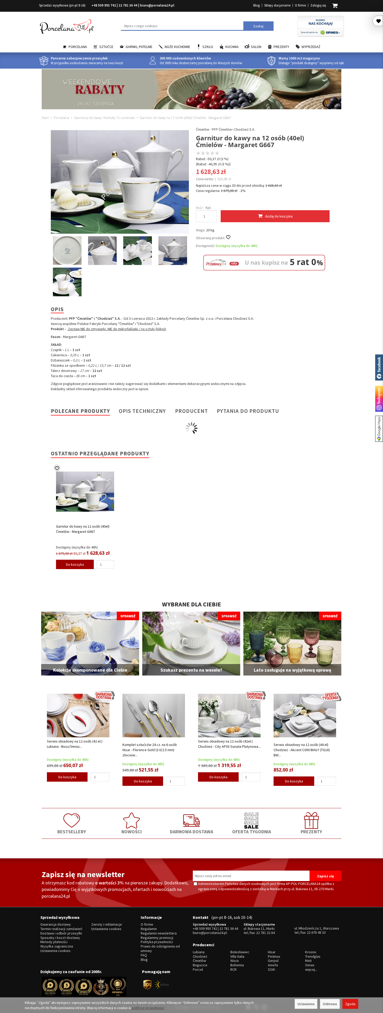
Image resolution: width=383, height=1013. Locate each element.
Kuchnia (232, 46)
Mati (308, 960)
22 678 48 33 (316, 932)
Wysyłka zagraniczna (56, 946)
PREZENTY (311, 832)
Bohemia (237, 965)
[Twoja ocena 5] (217, 153)
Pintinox (274, 956)
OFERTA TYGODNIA (251, 832)
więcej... (311, 969)
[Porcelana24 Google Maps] (379, 429)
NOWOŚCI (131, 832)
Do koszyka (75, 564)
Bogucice (200, 965)
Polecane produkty (80, 410)
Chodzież (200, 956)
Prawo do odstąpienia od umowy (160, 948)
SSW (271, 969)
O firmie (300, 5)
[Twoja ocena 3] (207, 153)
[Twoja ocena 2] (203, 153)
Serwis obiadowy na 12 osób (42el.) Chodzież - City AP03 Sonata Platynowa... (229, 744)
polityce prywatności (148, 1007)
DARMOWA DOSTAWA (191, 832)
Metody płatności (53, 942)
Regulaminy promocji (157, 938)
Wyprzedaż (310, 46)
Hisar (272, 952)
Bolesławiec (239, 952)
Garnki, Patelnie (139, 46)
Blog (256, 5)
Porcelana (78, 46)
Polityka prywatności (157, 942)
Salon (256, 46)
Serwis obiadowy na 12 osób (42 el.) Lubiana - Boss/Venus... (74, 744)
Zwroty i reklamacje (106, 924)
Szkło (207, 46)
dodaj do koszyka (279, 216)
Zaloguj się (318, 5)
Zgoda (350, 1004)
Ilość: (199, 207)
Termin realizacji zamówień (61, 929)
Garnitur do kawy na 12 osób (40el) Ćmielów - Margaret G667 (82, 529)
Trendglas (312, 956)
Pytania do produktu (248, 410)
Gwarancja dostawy (55, 924)
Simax (309, 965)
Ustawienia (306, 1004)
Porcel (198, 969)
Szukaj (258, 26)
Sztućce (106, 46)
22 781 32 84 (265, 932)
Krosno (310, 952)
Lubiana (199, 952)
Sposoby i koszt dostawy (60, 938)
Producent (191, 410)
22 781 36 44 (128, 5)
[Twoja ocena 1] (198, 153)
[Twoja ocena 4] (212, 153)
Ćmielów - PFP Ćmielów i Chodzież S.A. (225, 129)
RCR (233, 969)
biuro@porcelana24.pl (157, 5)
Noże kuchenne (177, 46)
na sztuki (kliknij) (153, 329)
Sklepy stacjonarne (277, 5)
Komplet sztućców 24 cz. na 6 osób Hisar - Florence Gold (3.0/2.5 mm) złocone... (149, 749)
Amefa (273, 965)
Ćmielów (199, 960)
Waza (234, 960)
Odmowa (330, 1004)
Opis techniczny (142, 410)
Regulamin (149, 929)
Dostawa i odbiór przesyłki (61, 933)
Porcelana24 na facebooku (379, 367)
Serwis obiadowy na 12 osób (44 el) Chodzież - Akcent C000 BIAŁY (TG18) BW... (302, 749)
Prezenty (281, 46)
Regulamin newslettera (159, 933)
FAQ (144, 955)
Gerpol (273, 960)
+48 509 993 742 (103, 5)
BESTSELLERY (71, 832)
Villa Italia (237, 956)
